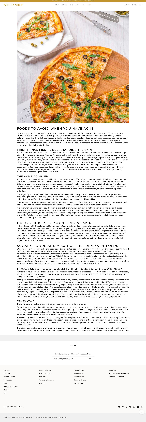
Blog (5, 383)
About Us (7, 374)
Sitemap (42, 383)
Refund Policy (79, 377)
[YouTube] (141, 407)
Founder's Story (9, 377)
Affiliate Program (45, 374)
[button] (71, 5)
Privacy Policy (79, 374)
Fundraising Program (46, 380)
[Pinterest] (130, 407)
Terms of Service (80, 380)
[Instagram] (134, 407)
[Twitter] (123, 407)
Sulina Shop (8, 417)
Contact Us (8, 380)
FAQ (5, 393)
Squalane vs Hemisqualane (119, 374)
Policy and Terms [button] (79, 370)
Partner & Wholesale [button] (45, 370)
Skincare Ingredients (11, 387)
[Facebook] (119, 407)
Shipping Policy (79, 383)
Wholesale (42, 377)
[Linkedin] (138, 407)
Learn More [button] (112, 370)
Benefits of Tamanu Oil (117, 377)
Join (89, 358)
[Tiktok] (126, 407)
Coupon (6, 390)
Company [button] (7, 370)
